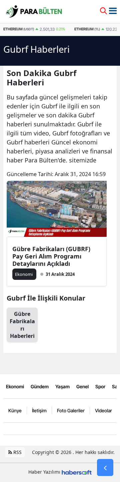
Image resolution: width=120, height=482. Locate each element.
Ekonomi (15, 386)
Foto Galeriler (71, 410)
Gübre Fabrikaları (22, 325)
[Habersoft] (77, 471)
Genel (82, 386)
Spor (100, 386)
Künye (15, 410)
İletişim (39, 410)
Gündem (40, 386)
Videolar (103, 410)
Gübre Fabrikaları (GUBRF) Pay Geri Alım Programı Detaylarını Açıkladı (51, 256)
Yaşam (62, 386)
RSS (17, 452)
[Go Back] (105, 467)
